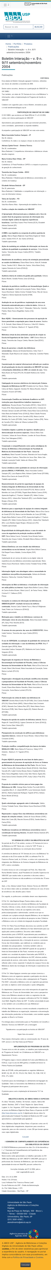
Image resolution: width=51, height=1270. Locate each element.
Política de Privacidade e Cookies (28, 1257)
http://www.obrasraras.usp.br (12, 1113)
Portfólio (17, 44)
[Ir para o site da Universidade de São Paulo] (35, 4)
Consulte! (25, 1137)
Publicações (13, 47)
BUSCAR (38, 27)
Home (8, 44)
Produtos (28, 44)
